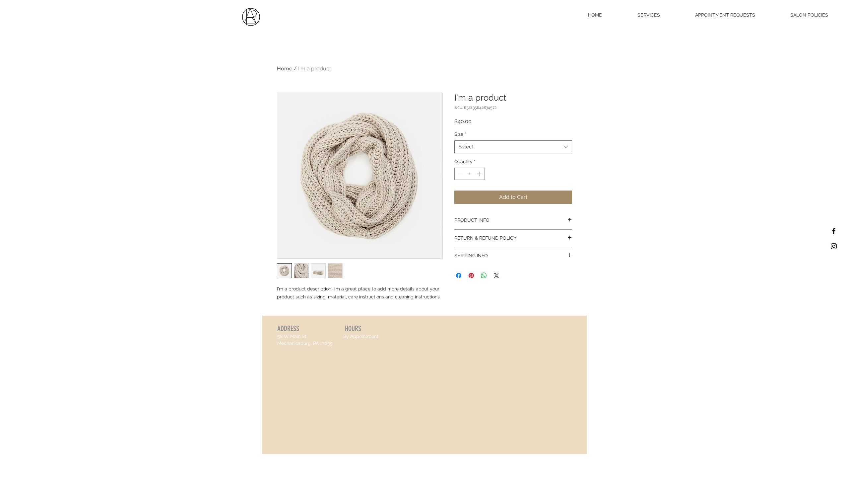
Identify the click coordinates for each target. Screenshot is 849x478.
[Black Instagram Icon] (834, 246)
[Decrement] (459, 174)
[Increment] (480, 174)
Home (284, 68)
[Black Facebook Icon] (834, 231)
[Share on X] (496, 275)
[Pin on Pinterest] (471, 275)
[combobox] (513, 146)
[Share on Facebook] (459, 275)
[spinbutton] (470, 174)
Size (460, 134)
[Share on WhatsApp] (484, 275)
